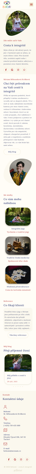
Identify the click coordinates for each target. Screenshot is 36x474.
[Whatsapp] (24, 69)
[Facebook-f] (6, 69)
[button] (31, 4)
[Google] (12, 69)
